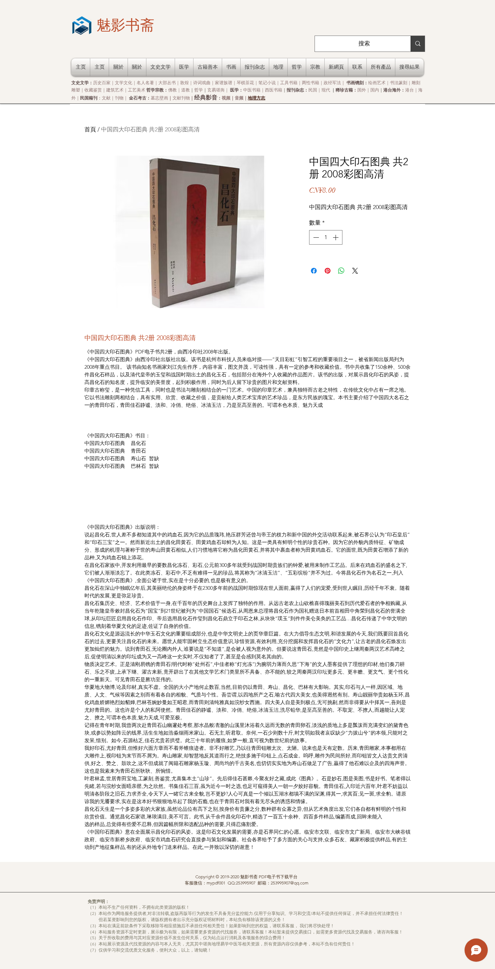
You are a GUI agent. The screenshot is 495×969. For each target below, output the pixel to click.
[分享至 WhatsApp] (341, 270)
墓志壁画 (159, 98)
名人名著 (145, 82)
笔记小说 (267, 82)
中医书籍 (252, 90)
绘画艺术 (377, 82)
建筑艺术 (115, 90)
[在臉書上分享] (313, 270)
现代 (325, 90)
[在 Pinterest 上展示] (327, 270)
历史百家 (102, 82)
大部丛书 (167, 82)
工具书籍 (289, 82)
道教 (185, 90)
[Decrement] (315, 237)
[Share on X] (355, 270)
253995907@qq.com (289, 883)
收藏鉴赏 (93, 90)
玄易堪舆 (216, 90)
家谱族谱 (223, 82)
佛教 (172, 90)
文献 (106, 98)
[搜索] (418, 44)
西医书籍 (273, 90)
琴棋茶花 (245, 82)
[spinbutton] (325, 237)
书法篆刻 (398, 82)
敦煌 (184, 82)
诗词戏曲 (202, 82)
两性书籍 (310, 82)
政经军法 (332, 82)
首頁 (90, 129)
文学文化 (123, 82)
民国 (312, 90)
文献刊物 (181, 98)
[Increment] (336, 237)
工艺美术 (136, 90)
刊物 (119, 98)
